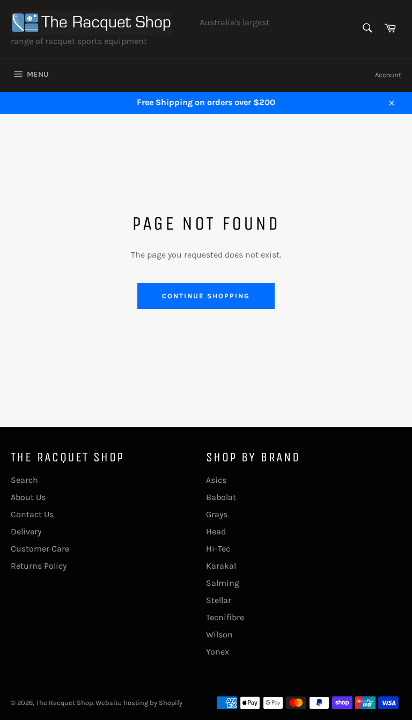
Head (216, 531)
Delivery (26, 531)
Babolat (221, 497)
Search (24, 480)
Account (388, 75)
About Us (28, 497)
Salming (222, 583)
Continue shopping (205, 296)
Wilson (219, 634)
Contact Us (32, 514)
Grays (216, 514)
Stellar (218, 600)
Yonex (217, 651)
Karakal (221, 566)
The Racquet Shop (64, 703)
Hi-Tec (218, 548)
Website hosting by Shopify (138, 703)
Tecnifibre (225, 617)
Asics (216, 480)
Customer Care (40, 548)
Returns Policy (39, 566)
